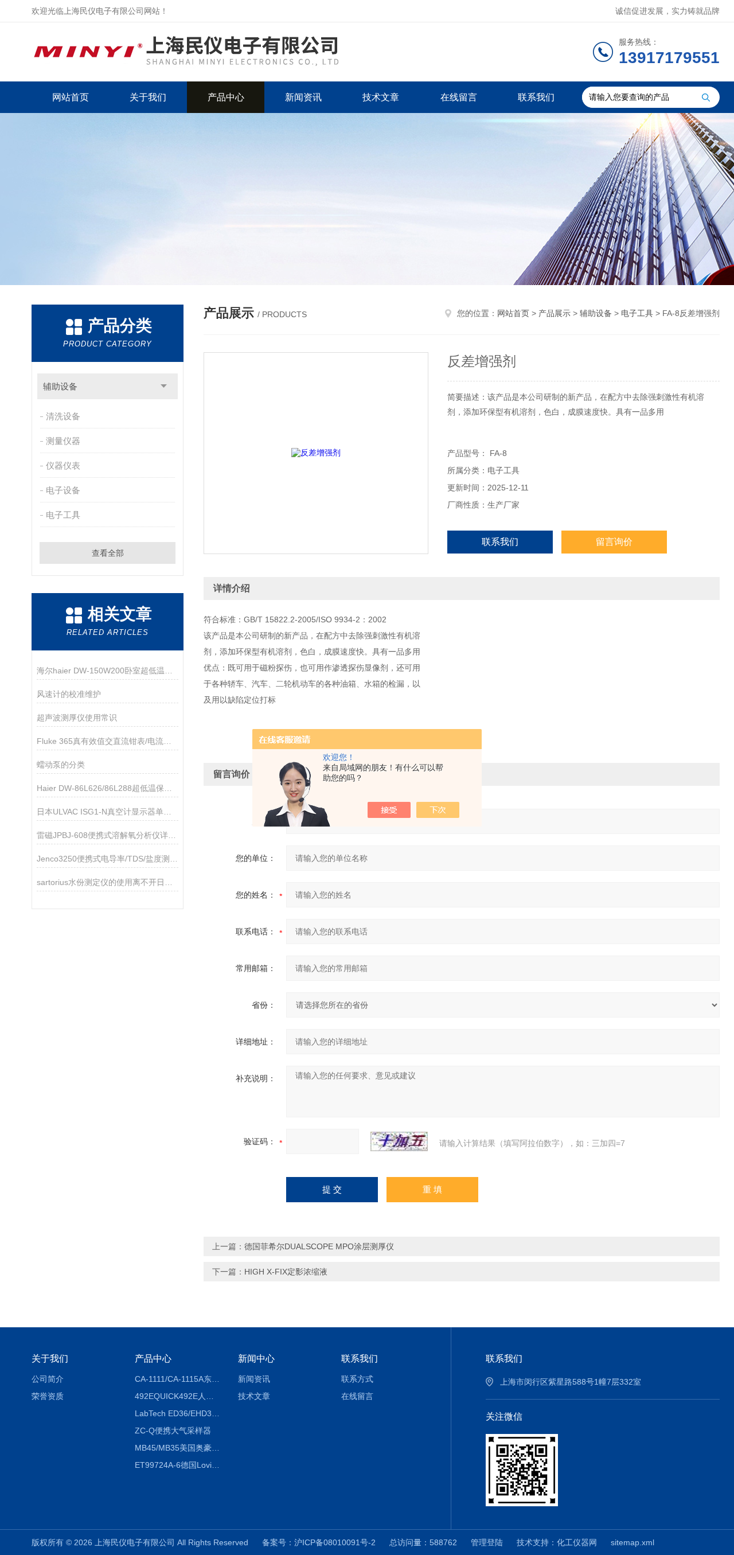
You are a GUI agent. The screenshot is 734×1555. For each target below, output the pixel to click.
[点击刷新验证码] (399, 1141)
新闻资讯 (303, 97)
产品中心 (226, 97)
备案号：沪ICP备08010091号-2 (319, 1542)
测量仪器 (63, 441)
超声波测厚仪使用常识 (77, 717)
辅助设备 (60, 386)
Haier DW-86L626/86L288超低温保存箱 (107, 788)
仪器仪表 (63, 465)
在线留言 (458, 97)
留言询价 (614, 542)
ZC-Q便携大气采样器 (173, 1430)
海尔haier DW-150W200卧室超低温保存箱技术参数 (107, 670)
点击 (164, 386)
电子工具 (63, 515)
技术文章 (380, 97)
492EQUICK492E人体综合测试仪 (178, 1396)
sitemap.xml (632, 1542)
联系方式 (357, 1378)
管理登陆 (487, 1542)
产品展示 (554, 313)
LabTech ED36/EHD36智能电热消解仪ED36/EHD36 (178, 1413)
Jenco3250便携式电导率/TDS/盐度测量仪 (107, 858)
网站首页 (70, 97)
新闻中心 (256, 1358)
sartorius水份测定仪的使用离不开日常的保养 (107, 882)
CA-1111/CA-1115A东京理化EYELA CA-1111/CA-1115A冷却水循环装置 (178, 1378)
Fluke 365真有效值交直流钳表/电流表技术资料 (107, 741)
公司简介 (48, 1378)
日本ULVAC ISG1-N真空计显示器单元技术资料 (107, 811)
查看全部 (108, 553)
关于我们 (148, 97)
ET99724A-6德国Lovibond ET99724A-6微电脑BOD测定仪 (178, 1465)
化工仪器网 (577, 1542)
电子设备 (63, 490)
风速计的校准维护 (69, 694)
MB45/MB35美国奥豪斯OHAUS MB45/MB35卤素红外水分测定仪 (178, 1447)
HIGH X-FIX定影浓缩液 (285, 1271)
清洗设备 (63, 416)
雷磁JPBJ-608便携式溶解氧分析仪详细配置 (107, 835)
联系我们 (536, 97)
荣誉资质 (48, 1396)
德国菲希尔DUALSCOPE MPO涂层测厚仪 (319, 1246)
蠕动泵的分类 (61, 764)
